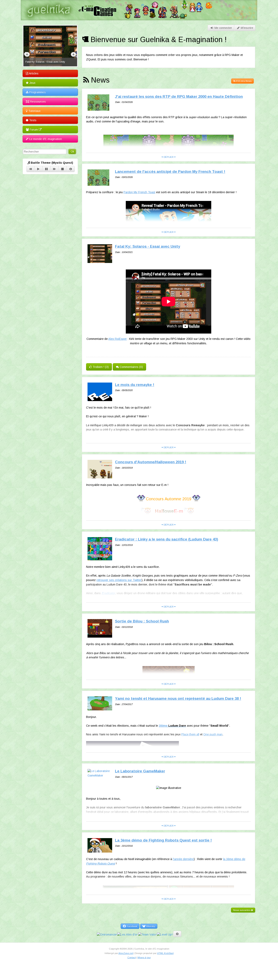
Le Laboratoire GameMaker (140, 771)
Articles (33, 73)
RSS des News (243, 81)
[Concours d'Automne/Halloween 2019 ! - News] (100, 476)
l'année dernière (183, 859)
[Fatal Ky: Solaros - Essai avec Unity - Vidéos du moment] (50, 46)
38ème (172, 725)
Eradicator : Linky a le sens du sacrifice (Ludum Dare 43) (166, 539)
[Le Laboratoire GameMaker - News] (100, 775)
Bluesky (150, 926)
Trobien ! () (100, 367)
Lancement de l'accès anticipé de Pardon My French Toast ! (170, 171)
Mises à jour (144, 957)
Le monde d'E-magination (45, 139)
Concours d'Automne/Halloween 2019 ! (150, 462)
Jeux (31, 82)
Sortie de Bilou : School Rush (142, 621)
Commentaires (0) (131, 367)
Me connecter (223, 27)
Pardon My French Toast (139, 192)
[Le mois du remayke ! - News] (100, 398)
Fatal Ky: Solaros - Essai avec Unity (147, 246)
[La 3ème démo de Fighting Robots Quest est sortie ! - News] (100, 850)
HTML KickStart (165, 953)
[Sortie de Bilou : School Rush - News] (100, 635)
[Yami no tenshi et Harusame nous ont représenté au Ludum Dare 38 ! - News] (100, 708)
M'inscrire (246, 27)
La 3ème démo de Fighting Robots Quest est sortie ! (163, 840)
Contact (131, 957)
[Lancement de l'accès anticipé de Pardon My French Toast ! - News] (98, 183)
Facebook (131, 926)
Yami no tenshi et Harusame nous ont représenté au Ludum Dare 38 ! (178, 698)
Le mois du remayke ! (134, 385)
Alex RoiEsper (117, 338)
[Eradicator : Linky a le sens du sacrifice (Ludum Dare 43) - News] (100, 557)
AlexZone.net (125, 953)
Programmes (37, 92)
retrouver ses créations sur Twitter (118, 580)
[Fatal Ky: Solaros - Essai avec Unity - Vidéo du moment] (100, 260)
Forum (34, 129)
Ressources (37, 101)
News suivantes (242, 910)
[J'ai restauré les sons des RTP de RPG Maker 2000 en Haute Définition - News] (98, 108)
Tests (32, 120)
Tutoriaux (33, 110)
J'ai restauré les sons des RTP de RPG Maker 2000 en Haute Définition (179, 96)
